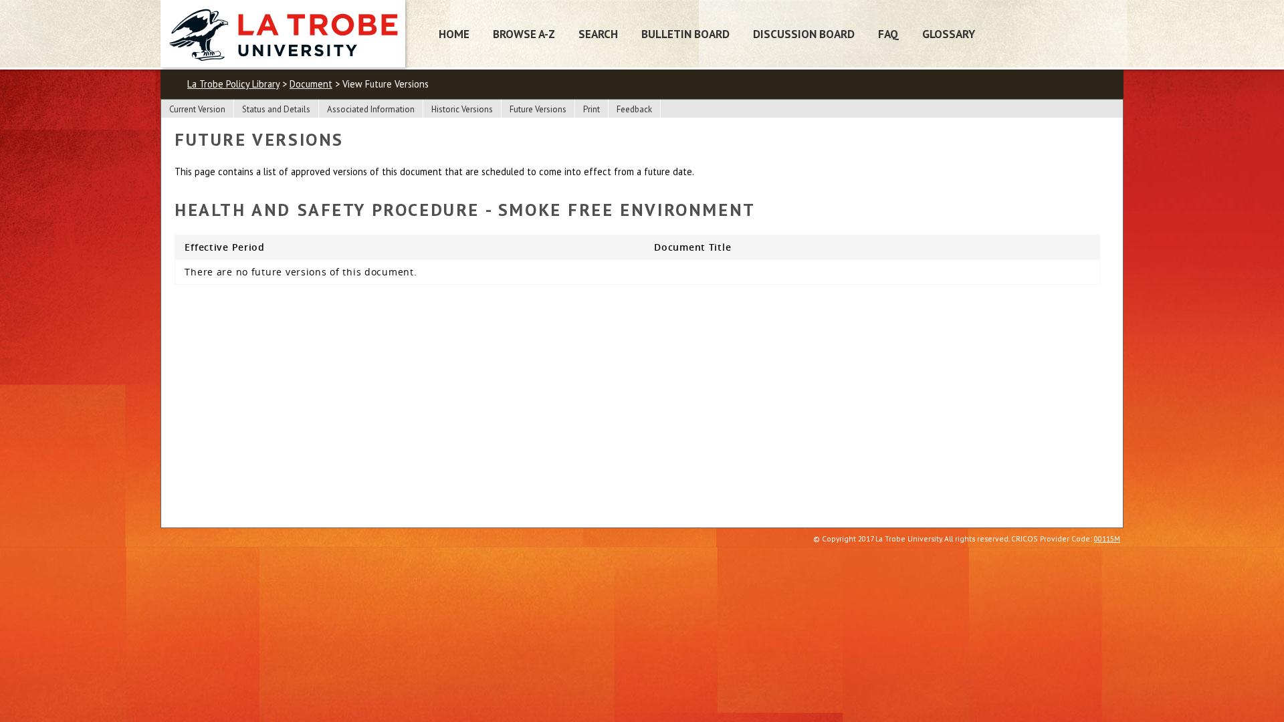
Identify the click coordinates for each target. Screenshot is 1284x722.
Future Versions (538, 109)
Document (311, 84)
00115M (1107, 538)
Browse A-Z (524, 33)
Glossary (948, 33)
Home (454, 33)
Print (591, 109)
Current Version (197, 109)
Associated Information (371, 109)
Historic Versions (462, 109)
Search (598, 33)
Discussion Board (804, 33)
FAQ (888, 33)
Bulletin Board (685, 33)
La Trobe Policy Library (233, 84)
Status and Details (276, 109)
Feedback (634, 109)
